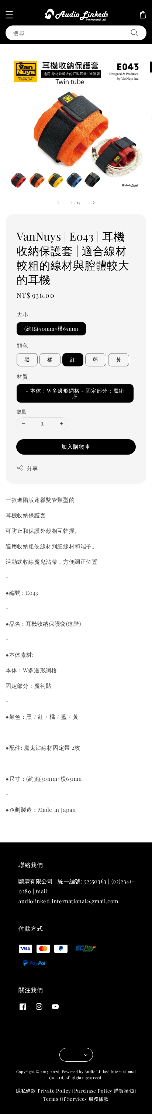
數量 (22, 411)
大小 (22, 314)
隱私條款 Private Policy (43, 1090)
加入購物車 (76, 446)
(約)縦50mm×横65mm (51, 328)
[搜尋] (134, 32)
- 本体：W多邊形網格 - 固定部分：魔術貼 (75, 393)
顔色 (22, 345)
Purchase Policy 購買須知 (104, 1090)
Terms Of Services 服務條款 (75, 1099)
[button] (9, 15)
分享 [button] (32, 468)
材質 (22, 376)
